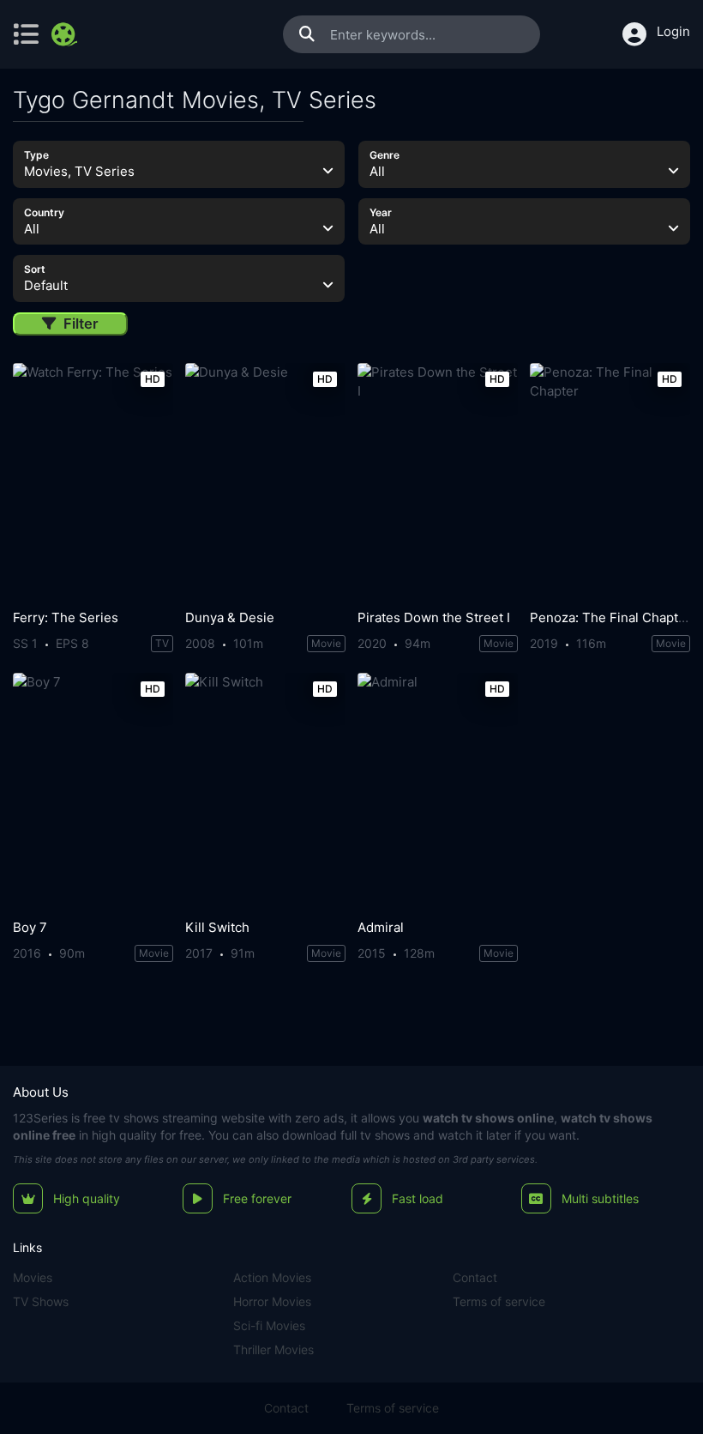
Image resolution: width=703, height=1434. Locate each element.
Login (673, 31)
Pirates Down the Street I (434, 617)
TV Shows (41, 1301)
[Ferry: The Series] (93, 482)
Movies (32, 1277)
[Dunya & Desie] (265, 482)
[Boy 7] (93, 792)
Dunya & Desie (229, 617)
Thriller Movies (273, 1349)
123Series (40, 1117)
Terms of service (499, 1301)
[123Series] (66, 34)
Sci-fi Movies (269, 1325)
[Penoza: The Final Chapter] (610, 482)
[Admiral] (438, 792)
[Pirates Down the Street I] (438, 482)
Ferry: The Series (65, 617)
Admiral (381, 927)
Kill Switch (217, 927)
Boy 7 (30, 927)
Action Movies (272, 1277)
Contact (475, 1277)
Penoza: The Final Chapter (610, 617)
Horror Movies (272, 1301)
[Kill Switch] (265, 792)
